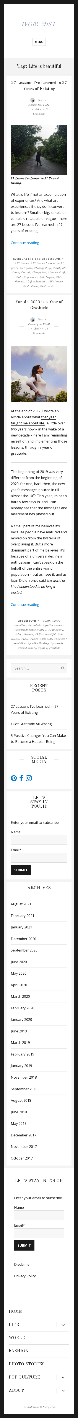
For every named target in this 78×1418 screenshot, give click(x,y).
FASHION (19, 1351)
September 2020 (24, 950)
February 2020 (22, 1008)
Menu (39, 42)
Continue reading (25, 242)
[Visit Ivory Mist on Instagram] (29, 779)
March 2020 (20, 996)
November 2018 (24, 1077)
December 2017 (23, 1135)
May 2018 (18, 1123)
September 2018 (24, 1089)
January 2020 (21, 1019)
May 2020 (18, 973)
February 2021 (22, 915)
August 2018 (21, 1100)
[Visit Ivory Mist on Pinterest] (14, 779)
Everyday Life (23, 259)
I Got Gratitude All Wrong (31, 724)
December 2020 (23, 938)
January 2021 (21, 927)
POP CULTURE (24, 1377)
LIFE (37, 259)
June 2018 (19, 1112)
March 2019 (20, 1042)
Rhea (40, 100)
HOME (15, 1311)
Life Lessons (51, 259)
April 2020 (19, 985)
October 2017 (22, 1158)
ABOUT (16, 1390)
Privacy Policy (25, 1276)
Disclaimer (22, 1264)
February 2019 (22, 1054)
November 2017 (24, 1146)
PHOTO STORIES (26, 1364)
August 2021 (21, 904)
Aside (38, 109)
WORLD (17, 1338)
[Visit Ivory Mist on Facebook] (21, 779)
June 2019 (19, 1031)
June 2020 (19, 962)
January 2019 (21, 1065)
